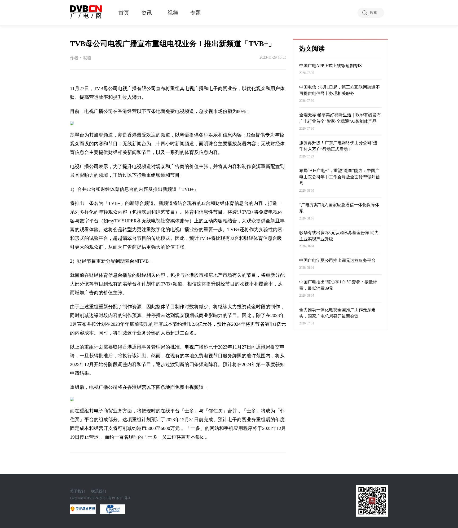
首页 (123, 13)
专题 (195, 13)
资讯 (146, 13)
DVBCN (92, 498)
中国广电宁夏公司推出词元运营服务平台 (337, 260)
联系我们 (98, 491)
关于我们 (77, 491)
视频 (173, 13)
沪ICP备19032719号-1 (115, 498)
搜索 (373, 13)
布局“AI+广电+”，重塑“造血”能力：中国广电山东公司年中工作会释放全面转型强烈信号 (339, 177)
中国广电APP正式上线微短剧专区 (330, 65)
